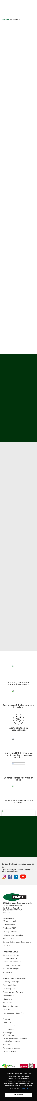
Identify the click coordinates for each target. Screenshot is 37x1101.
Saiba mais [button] (24, 1088)
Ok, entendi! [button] (18, 1094)
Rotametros (5, 19)
